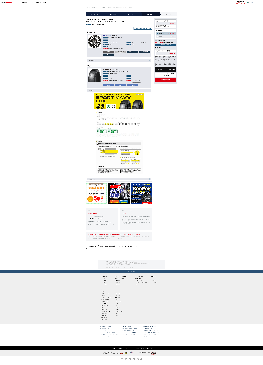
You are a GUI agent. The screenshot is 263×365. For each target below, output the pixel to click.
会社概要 (113, 348)
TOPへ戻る (132, 271)
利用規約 (119, 348)
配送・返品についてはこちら (95, 218)
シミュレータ (41, 2)
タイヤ (16, 2)
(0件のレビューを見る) (136, 82)
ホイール (24, 2)
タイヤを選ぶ (110, 7)
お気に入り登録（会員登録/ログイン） (143, 28)
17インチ (108, 44)
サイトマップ (136, 348)
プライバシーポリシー (127, 348)
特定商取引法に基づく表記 (146, 348)
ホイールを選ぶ (99, 7)
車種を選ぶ (105, 7)
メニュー (31, 2)
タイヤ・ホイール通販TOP (90, 7)
